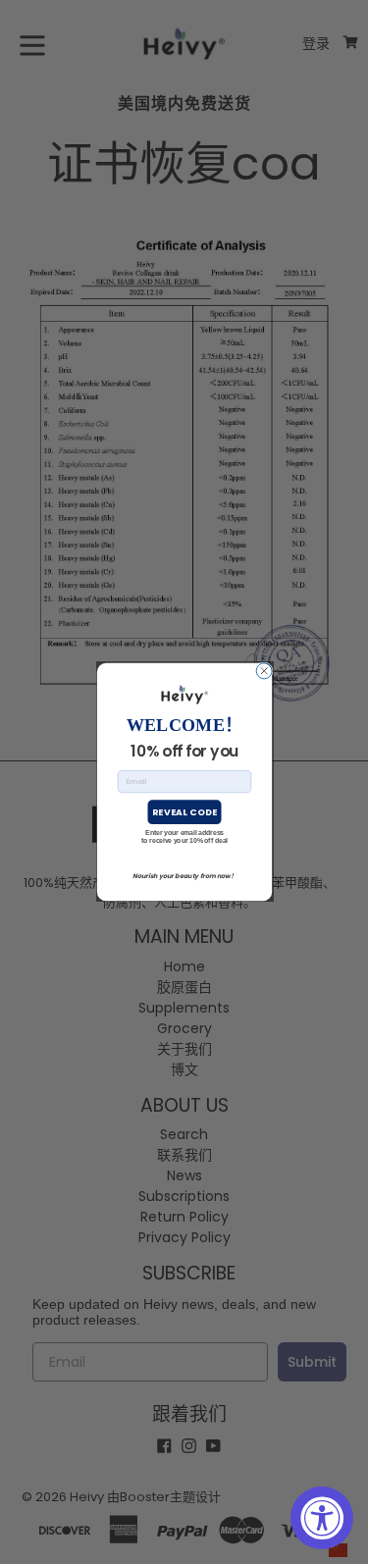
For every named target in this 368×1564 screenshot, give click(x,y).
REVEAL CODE (184, 812)
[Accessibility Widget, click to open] (321, 1517)
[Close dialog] (264, 671)
